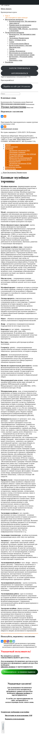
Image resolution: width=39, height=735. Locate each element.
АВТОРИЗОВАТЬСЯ (19, 73)
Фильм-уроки (30, 107)
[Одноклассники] (5, 116)
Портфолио (9, 62)
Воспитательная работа (6, 102)
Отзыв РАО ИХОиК (16, 156)
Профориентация (30, 104)
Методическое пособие (13, 167)
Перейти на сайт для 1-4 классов (17, 86)
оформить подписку (8, 667)
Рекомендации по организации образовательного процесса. (20, 26)
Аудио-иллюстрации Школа (19, 43)
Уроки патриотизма (13, 106)
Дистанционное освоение (19, 102)
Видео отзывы (14, 165)
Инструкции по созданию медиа (20, 53)
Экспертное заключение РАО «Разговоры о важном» (19, 151)
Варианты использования (14, 719)
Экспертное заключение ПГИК (20, 163)
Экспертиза (9, 148)
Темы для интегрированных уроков (21, 55)
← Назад (4, 172)
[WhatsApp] (11, 641)
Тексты (11, 49)
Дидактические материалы (14, 32)
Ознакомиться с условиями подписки (19, 672)
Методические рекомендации (13, 104)
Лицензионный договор (9, 129)
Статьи (11, 42)
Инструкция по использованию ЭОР (18, 715)
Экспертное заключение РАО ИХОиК (22, 154)
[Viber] (8, 641)
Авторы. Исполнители (17, 51)
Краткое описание (11, 147)
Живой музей (29, 102)
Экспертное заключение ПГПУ (20, 160)
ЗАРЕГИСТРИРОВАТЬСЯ (19, 68)
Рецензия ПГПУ (15, 161)
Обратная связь (10, 169)
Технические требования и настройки (15, 712)
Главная (8, 145)
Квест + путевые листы (17, 40)
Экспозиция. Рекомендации (19, 38)
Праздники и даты (15, 60)
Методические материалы (14, 19)
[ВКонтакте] (2, 116)
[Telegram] (13, 641)
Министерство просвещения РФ (20, 158)
